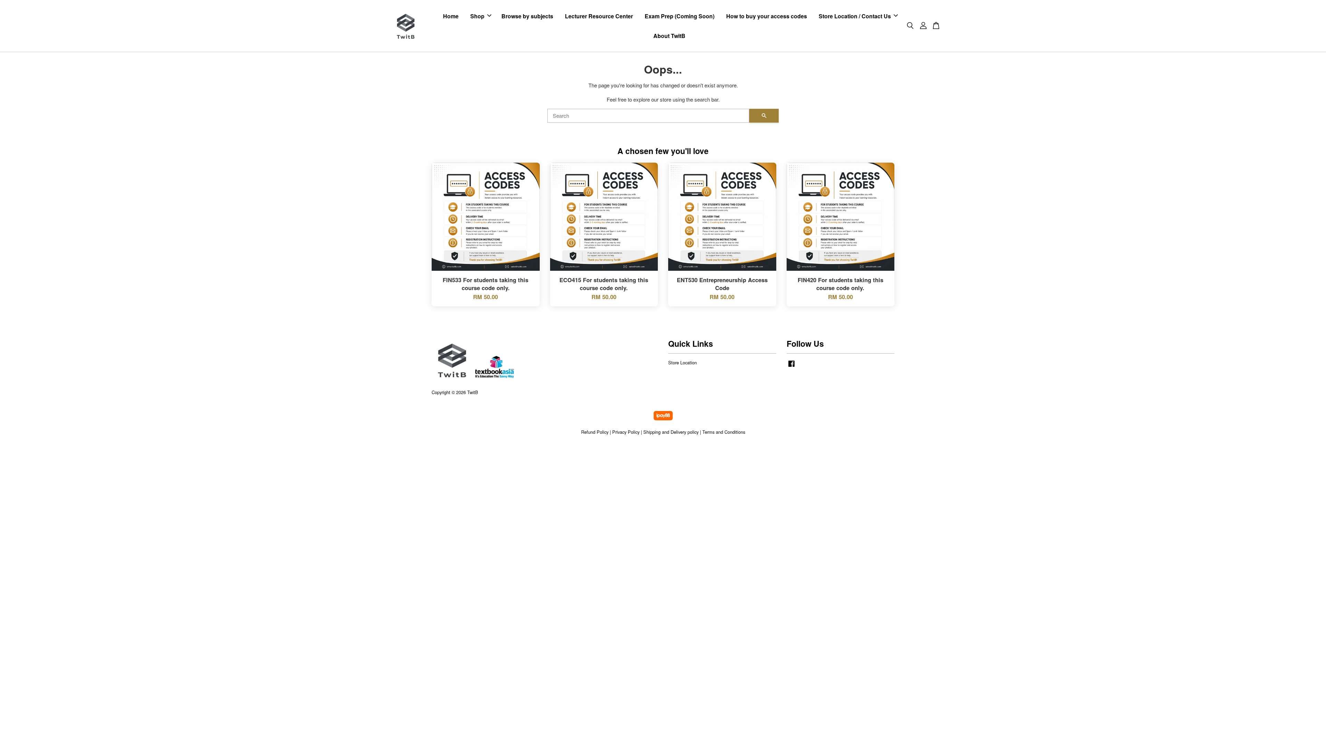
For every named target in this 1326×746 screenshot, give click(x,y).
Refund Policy (594, 432)
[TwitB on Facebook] (791, 366)
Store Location (682, 362)
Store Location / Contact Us (855, 16)
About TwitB (669, 36)
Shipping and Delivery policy (671, 432)
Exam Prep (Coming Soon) (679, 16)
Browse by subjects (527, 16)
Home (451, 16)
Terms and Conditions (723, 432)
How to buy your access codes (766, 16)
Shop (477, 16)
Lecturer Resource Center (599, 16)
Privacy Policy (626, 432)
